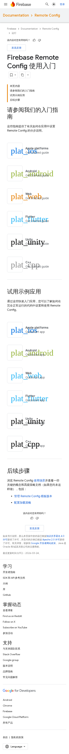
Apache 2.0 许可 (51, 539)
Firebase (11, 28)
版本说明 (8, 665)
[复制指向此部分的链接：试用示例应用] (44, 292)
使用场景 (39, 480)
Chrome (7, 705)
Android (7, 699)
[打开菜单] (5, 4)
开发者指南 (9, 572)
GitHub (7, 594)
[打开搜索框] (47, 4)
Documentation (16, 15)
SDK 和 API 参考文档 (14, 577)
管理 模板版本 (33, 496)
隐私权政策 (17, 737)
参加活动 (8, 633)
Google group (11, 660)
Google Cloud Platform (15, 717)
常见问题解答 (10, 677)
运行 (14, 33)
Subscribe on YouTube (15, 627)
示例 (5, 583)
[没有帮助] (39, 40)
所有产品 (8, 722)
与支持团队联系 (11, 648)
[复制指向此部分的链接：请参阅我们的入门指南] (16, 117)
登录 (62, 4)
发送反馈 (16, 47)
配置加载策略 (22, 502)
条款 (5, 737)
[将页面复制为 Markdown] (22, 75)
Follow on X (9, 621)
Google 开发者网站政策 (43, 543)
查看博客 (8, 610)
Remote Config (47, 15)
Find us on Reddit (12, 616)
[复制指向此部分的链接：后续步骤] (33, 471)
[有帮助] (34, 40)
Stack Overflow (11, 654)
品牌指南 (8, 671)
